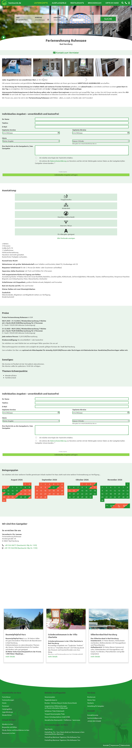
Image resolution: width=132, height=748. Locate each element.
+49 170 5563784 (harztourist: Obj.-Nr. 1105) (20, 548)
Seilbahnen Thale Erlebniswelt (54, 711)
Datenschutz (125, 745)
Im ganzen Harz (22, 20)
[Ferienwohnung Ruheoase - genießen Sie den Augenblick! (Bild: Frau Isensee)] (16, 67)
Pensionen (5, 706)
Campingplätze (7, 709)
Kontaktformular (92, 715)
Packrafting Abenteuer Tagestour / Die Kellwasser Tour (62, 737)
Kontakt (106, 745)
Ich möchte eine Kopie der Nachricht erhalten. (56, 158)
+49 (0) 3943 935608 (94, 721)
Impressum (115, 745)
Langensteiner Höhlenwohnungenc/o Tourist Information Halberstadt (56, 707)
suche (108, 18)
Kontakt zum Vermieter (67, 52)
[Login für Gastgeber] (129, 3)
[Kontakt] (126, 3)
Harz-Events (48, 729)
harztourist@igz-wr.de (94, 718)
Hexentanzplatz (50, 697)
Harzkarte (90, 703)
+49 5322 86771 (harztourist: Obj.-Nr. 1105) (21, 545)
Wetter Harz (91, 700)
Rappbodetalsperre (51, 700)
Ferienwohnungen (8, 700)
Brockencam (94, 3)
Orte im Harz (112, 3)
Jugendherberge (7, 712)
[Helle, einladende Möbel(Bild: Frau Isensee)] (47, 67)
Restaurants (77, 3)
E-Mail (4, 127)
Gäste (4, 138)
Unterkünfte (41, 3)
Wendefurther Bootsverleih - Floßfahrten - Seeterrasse (62, 720)
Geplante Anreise (9, 130)
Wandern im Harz (7, 724)
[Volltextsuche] (122, 3)
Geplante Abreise (79, 130)
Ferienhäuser (6, 697)
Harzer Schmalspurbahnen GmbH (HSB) (57, 717)
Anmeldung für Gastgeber (95, 706)
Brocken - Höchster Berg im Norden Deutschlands (61, 703)
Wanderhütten (7, 715)
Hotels (4, 703)
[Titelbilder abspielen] (4, 37)
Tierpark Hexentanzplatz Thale (55, 714)
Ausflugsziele (59, 3)
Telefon (5, 123)
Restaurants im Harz (8, 733)
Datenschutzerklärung (58, 161)
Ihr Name (5, 119)
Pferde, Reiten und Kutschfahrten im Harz (15, 730)
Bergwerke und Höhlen (9, 727)
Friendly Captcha (63, 171)
